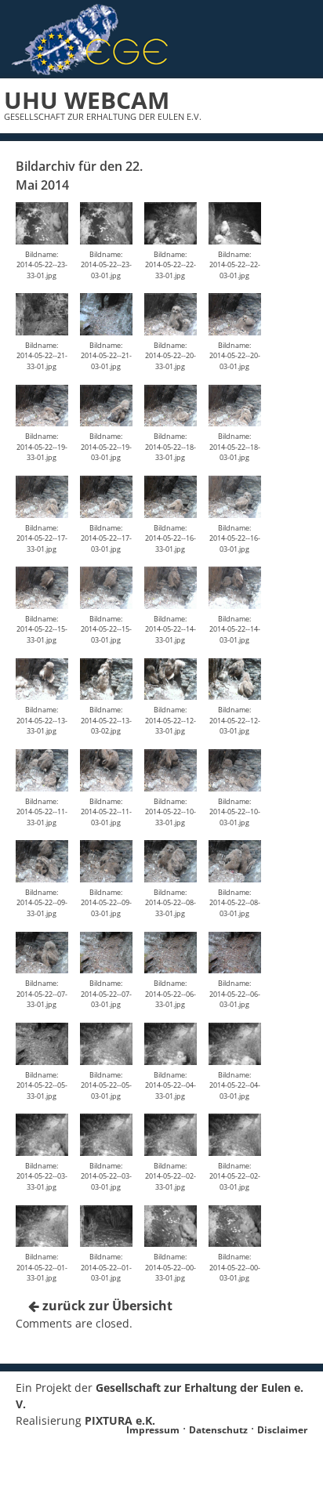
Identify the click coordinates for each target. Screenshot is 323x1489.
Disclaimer (282, 1429)
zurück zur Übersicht (105, 1305)
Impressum (153, 1429)
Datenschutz (218, 1429)
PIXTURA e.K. (120, 1420)
